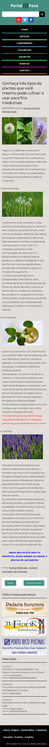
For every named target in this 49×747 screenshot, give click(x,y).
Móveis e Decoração (18, 711)
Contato (24, 70)
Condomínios (24, 43)
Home (24, 29)
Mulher (18, 693)
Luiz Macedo (16, 675)
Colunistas (24, 50)
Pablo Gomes (16, 708)
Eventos (24, 63)
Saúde (13, 111)
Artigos (24, 36)
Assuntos (24, 56)
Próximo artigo (34, 583)
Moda (12, 693)
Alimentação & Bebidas (20, 678)
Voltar (10, 583)
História (33, 678)
